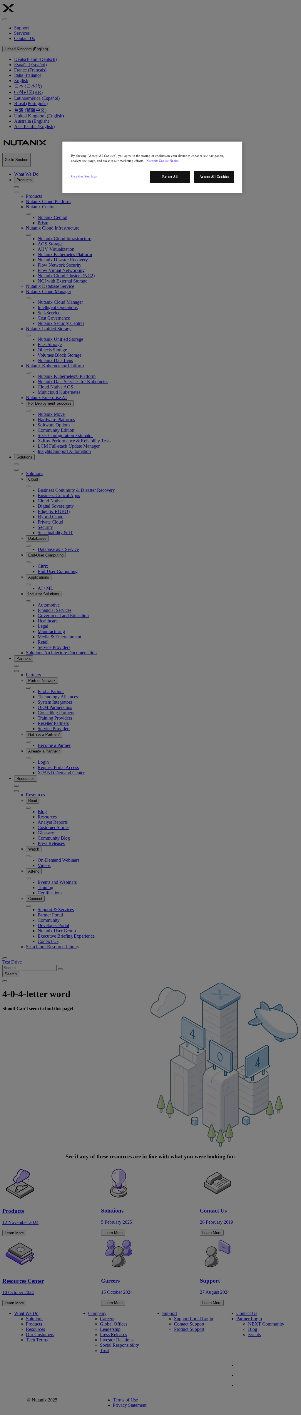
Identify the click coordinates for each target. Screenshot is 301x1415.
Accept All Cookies (214, 176)
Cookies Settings (84, 176)
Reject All (170, 176)
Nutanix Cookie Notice (162, 160)
